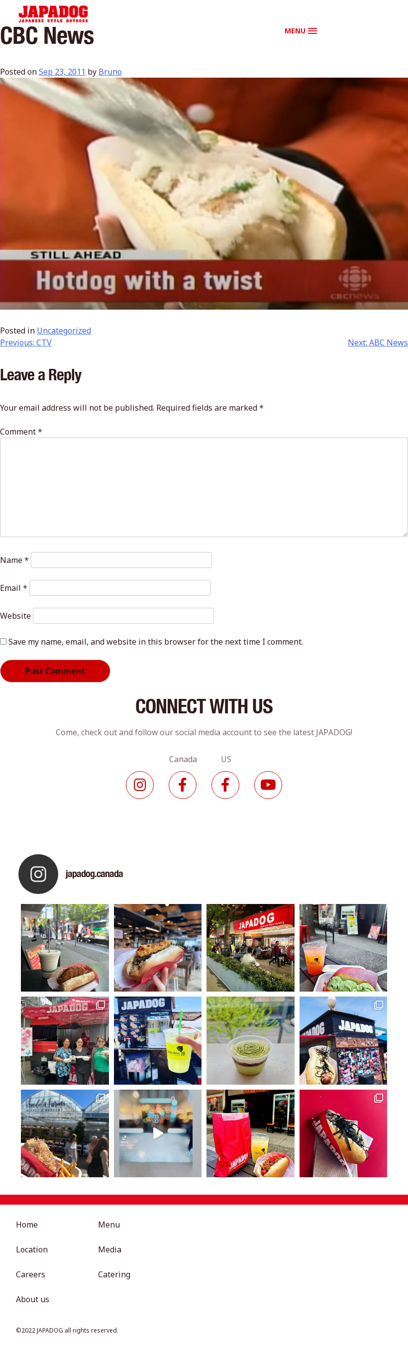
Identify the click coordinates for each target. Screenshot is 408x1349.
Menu (109, 1224)
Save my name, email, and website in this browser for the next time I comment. (155, 641)
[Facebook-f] (183, 785)
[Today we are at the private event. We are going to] (65, 1134)
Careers (30, 1274)
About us (32, 1299)
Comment (21, 431)
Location (32, 1249)
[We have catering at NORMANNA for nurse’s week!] (65, 1041)
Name (14, 560)
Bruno (110, 71)
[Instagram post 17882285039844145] (158, 1134)
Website (15, 615)
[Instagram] (140, 785)
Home (27, 1224)
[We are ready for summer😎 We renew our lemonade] (158, 1041)
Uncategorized (64, 330)
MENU (295, 30)
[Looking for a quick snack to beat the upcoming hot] (344, 948)
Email (13, 587)
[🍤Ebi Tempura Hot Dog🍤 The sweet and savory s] (158, 948)
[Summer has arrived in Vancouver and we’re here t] (250, 948)
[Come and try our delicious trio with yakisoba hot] (250, 1134)
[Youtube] (268, 785)
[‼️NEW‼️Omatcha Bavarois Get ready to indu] (250, 1041)
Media (109, 1249)
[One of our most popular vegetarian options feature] (65, 948)
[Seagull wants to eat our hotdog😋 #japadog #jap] (344, 1041)
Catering (114, 1274)
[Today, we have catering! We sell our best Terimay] (344, 1134)
